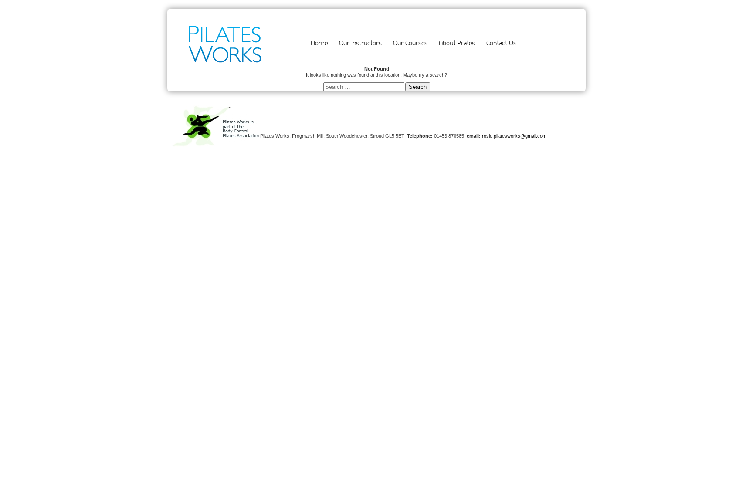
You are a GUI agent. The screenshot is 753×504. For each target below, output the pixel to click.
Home (319, 43)
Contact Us (501, 43)
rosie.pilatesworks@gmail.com (514, 136)
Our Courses (410, 43)
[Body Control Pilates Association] (216, 145)
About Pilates (457, 43)
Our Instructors (360, 43)
